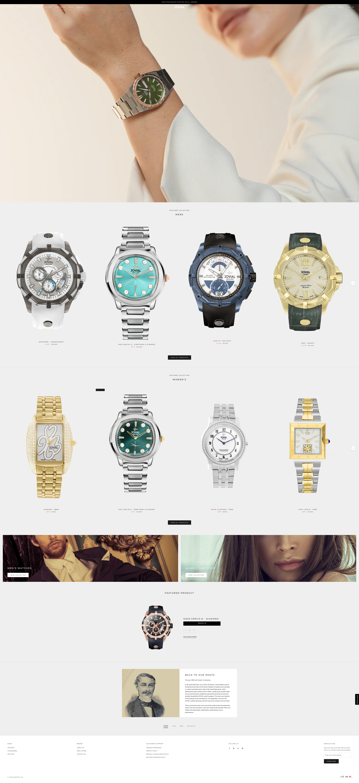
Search (341, 7)
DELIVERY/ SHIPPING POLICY (155, 757)
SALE (71, 7)
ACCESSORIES (12, 751)
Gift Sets (36, 7)
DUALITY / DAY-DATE (222, 341)
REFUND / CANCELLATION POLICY (157, 754)
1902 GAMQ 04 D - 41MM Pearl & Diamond (136, 344)
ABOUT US (80, 748)
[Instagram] (238, 748)
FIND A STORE (81, 751)
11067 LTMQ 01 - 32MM (308, 509)
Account (331, 7)
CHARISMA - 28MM (51, 509)
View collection (18, 575)
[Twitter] (233, 748)
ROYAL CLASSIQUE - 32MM (222, 509)
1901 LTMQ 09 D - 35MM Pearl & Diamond (137, 509)
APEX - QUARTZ (307, 343)
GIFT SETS (10, 754)
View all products (179, 357)
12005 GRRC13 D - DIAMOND (201, 619)
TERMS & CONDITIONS (153, 748)
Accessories (22, 7)
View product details (190, 637)
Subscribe (331, 761)
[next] (353, 283)
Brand (80, 7)
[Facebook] (229, 748)
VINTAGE (48, 7)
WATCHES (9, 7)
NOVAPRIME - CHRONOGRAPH (51, 342)
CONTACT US (81, 754)
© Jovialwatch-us (15, 777)
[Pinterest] (242, 748)
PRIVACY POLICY (151, 751)
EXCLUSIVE (60, 7)
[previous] (6, 283)
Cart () (350, 7)
